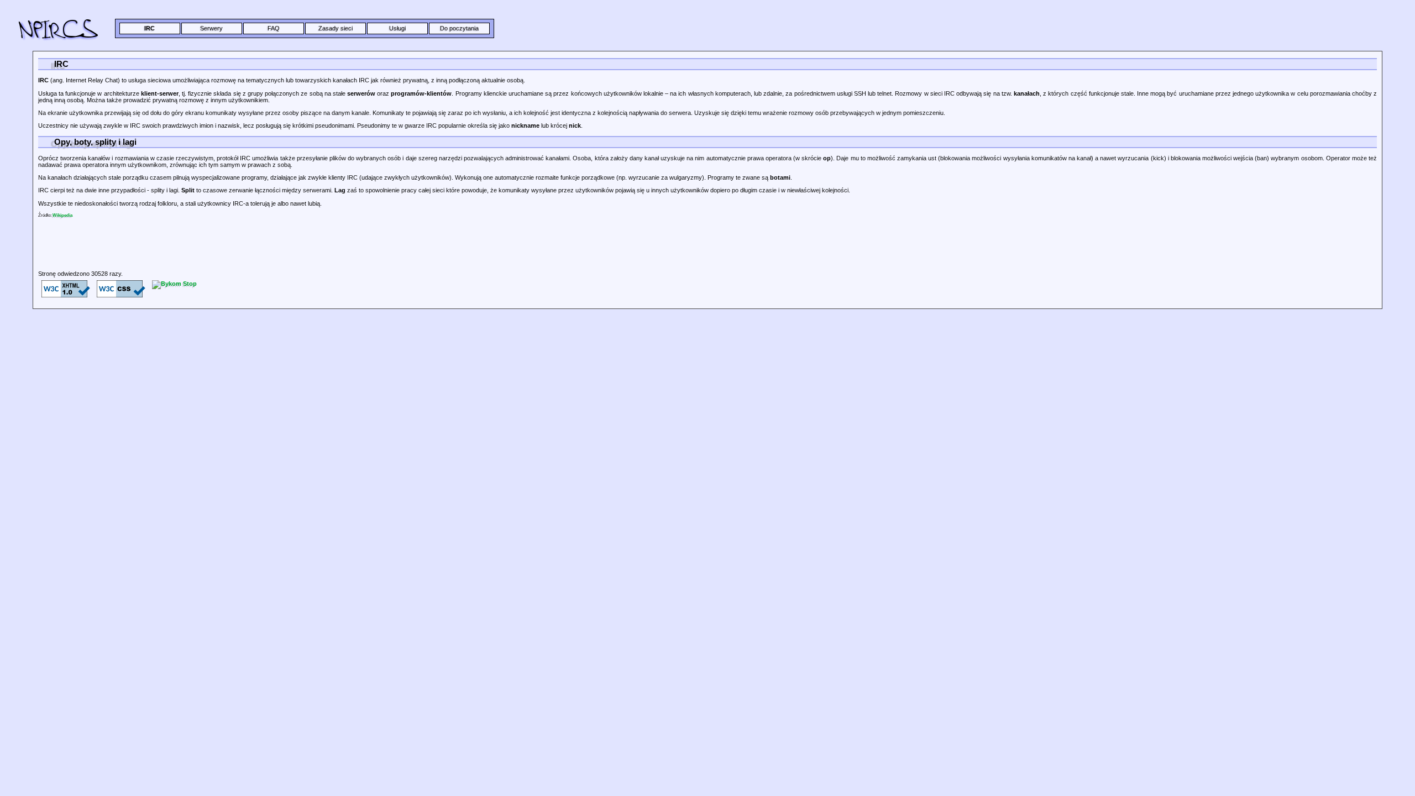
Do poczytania (459, 28)
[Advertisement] (253, 259)
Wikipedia (62, 215)
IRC (149, 28)
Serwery (211, 28)
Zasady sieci (335, 28)
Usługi (397, 28)
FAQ (274, 28)
